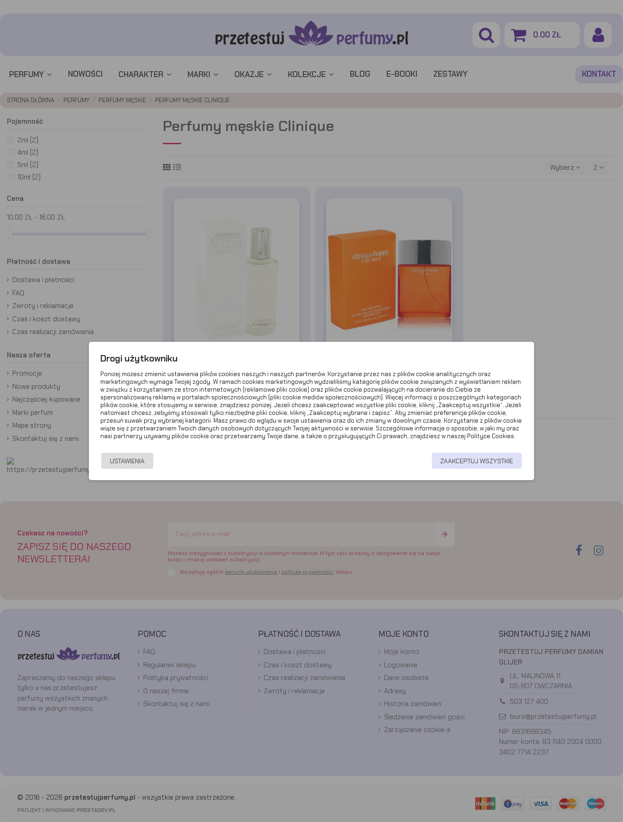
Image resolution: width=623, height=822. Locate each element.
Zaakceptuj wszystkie (476, 461)
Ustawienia (127, 461)
